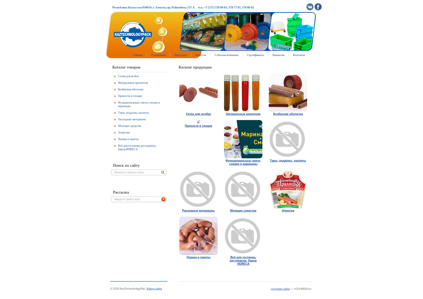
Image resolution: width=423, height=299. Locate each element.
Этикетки (288, 210)
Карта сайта (154, 288)
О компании (158, 55)
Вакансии (278, 55)
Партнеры (180, 55)
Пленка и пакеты (198, 257)
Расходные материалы (198, 210)
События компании (226, 55)
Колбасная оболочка (288, 114)
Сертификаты (255, 55)
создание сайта (280, 288)
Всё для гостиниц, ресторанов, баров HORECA (243, 261)
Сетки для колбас (198, 114)
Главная (138, 55)
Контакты (299, 55)
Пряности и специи (198, 125)
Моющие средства (243, 210)
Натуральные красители (243, 114)
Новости (200, 55)
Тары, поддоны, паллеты (288, 160)
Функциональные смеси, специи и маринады (243, 162)
